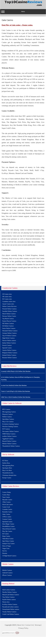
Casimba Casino (7, 509)
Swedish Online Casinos (9, 311)
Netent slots (5, 602)
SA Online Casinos (8, 326)
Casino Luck (6, 507)
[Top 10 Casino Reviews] (23, 6)
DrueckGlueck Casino (9, 529)
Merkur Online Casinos (9, 443)
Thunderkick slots (7, 473)
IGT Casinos (6, 429)
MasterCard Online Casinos (10, 594)
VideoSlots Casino (8, 538)
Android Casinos (7, 573)
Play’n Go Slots (7, 470)
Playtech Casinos (7, 414)
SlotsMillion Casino (8, 526)
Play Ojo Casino (7, 531)
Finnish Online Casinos (9, 309)
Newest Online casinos (9, 340)
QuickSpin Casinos (8, 419)
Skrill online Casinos (8, 590)
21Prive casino (6, 517)
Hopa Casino (6, 536)
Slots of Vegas (6, 546)
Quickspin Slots (7, 468)
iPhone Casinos (7, 575)
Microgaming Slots (8, 465)
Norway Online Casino (9, 316)
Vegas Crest (5, 548)
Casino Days (6, 495)
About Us (20, 625)
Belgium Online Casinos (9, 353)
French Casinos (7, 345)
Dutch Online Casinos (9, 313)
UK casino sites (7, 296)
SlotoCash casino (7, 504)
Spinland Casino (7, 521)
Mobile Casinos (7, 570)
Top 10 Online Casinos (9, 335)
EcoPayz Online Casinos (9, 604)
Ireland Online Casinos (9, 355)
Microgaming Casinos (9, 412)
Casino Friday (6, 492)
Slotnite (4, 553)
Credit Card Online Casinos (10, 614)
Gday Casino (6, 514)
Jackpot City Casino (8, 543)
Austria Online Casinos (9, 350)
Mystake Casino (7, 499)
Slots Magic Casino (8, 524)
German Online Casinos (9, 333)
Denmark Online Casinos (9, 331)
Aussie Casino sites (8, 304)
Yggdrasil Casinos (7, 439)
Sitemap (38, 625)
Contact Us (29, 625)
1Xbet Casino (6, 502)
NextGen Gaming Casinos (10, 426)
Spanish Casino (7, 348)
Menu (23, 11)
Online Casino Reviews (9, 306)
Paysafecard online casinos (10, 607)
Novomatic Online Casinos (10, 431)
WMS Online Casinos (8, 434)
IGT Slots (5, 460)
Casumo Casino (7, 519)
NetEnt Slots (6, 463)
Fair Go (4, 551)
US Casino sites (7, 294)
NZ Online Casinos (8, 323)
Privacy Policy (23, 628)
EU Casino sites (7, 299)
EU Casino (5, 534)
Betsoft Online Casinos (9, 441)
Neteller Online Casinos (9, 592)
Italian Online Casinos (9, 343)
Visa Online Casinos (8, 597)
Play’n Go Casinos (8, 421)
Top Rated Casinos (8, 318)
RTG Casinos (6, 409)
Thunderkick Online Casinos (11, 446)
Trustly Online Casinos (9, 612)
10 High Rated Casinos (9, 556)
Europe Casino (6, 478)
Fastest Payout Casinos (9, 321)
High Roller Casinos (8, 338)
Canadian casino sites (8, 301)
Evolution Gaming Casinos (10, 424)
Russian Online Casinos (9, 357)
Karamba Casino (7, 512)
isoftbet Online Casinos (9, 436)
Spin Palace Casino (8, 541)
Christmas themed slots (9, 475)
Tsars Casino (6, 497)
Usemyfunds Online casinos (10, 609)
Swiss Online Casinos (8, 328)
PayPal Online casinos (9, 599)
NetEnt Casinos (7, 417)
